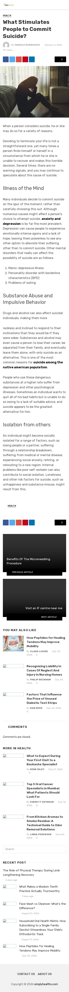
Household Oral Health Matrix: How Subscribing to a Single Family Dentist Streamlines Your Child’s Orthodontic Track (42, 927)
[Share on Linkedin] (32, 59)
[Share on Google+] (19, 59)
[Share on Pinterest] (25, 59)
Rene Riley (37, 769)
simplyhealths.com (46, 984)
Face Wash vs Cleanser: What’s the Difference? (42, 906)
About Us (45, 974)
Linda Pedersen (40, 834)
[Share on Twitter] (12, 59)
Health (7, 15)
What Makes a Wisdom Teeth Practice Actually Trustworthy (39, 889)
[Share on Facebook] (6, 59)
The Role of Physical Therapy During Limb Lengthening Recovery (31, 873)
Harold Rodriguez (27, 45)
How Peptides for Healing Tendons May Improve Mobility (46, 642)
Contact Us (26, 974)
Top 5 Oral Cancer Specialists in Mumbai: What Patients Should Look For (43, 790)
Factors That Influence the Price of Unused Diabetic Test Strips (44, 699)
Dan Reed (36, 708)
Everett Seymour (42, 802)
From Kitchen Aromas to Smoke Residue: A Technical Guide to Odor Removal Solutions (45, 823)
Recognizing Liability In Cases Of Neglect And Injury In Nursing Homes (44, 670)
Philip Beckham (40, 679)
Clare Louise (39, 651)
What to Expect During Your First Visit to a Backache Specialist (43, 760)
